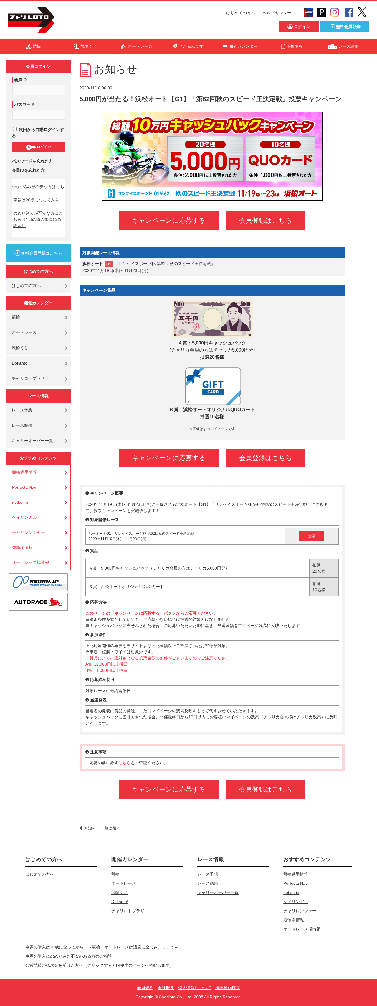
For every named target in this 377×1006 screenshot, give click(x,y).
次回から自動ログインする (38, 132)
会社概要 (166, 987)
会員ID (20, 79)
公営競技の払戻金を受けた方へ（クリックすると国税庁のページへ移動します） (99, 965)
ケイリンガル (24, 517)
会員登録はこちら (265, 220)
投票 (311, 536)
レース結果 (22, 425)
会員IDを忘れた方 (28, 170)
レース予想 (22, 410)
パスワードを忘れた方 (32, 161)
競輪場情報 (22, 547)
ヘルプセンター (276, 12)
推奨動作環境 (227, 987)
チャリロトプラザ (28, 378)
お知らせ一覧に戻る (102, 828)
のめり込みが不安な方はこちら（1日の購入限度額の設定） (38, 219)
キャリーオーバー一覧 (32, 440)
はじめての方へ (240, 12)
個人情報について (194, 987)
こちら (124, 762)
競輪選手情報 (24, 472)
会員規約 (145, 987)
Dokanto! (20, 363)
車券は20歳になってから (36, 200)
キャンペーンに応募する (169, 220)
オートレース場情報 (30, 562)
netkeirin (20, 502)
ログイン (43, 147)
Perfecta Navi (24, 487)
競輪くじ (20, 347)
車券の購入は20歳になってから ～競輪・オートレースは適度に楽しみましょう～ (104, 947)
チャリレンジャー (28, 532)
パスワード (24, 104)
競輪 (16, 317)
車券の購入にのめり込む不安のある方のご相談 (68, 956)
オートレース (24, 332)
